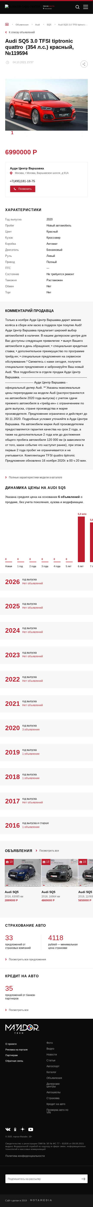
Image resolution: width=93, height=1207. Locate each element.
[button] (82, 132)
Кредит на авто (55, 1104)
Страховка (52, 1098)
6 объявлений (69, 497)
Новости (51, 1054)
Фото (49, 1043)
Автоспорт (52, 1066)
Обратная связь (14, 1061)
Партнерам (11, 1055)
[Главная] (7, 24)
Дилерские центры (53, 1085)
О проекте (11, 1044)
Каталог (51, 1072)
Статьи (50, 1060)
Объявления (54, 1078)
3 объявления (31, 729)
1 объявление (31, 753)
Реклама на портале (16, 1049)
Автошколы (53, 1092)
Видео (50, 1048)
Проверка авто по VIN (57, 1111)
